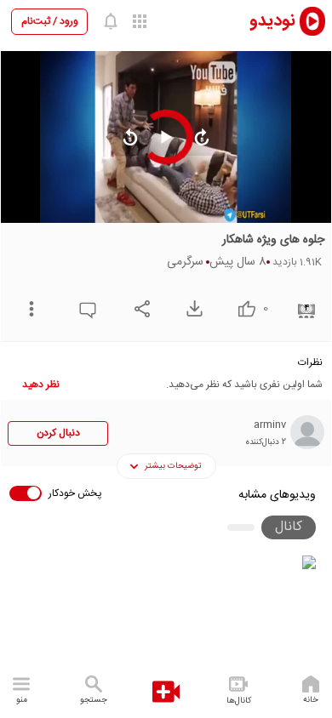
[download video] (190, 308)
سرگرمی (185, 262)
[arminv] (307, 432)
